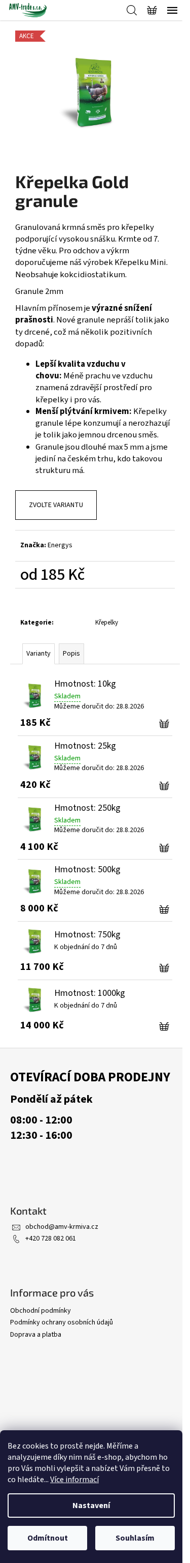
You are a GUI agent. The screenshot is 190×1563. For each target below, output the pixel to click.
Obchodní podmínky (40, 1311)
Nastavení (91, 1505)
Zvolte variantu (56, 505)
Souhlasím (135, 1538)
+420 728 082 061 (50, 1238)
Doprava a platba (35, 1335)
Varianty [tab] (38, 653)
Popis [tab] (71, 653)
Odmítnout (47, 1538)
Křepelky (106, 622)
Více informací (74, 1479)
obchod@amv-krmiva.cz (61, 1227)
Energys (60, 545)
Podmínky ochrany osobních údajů (61, 1322)
